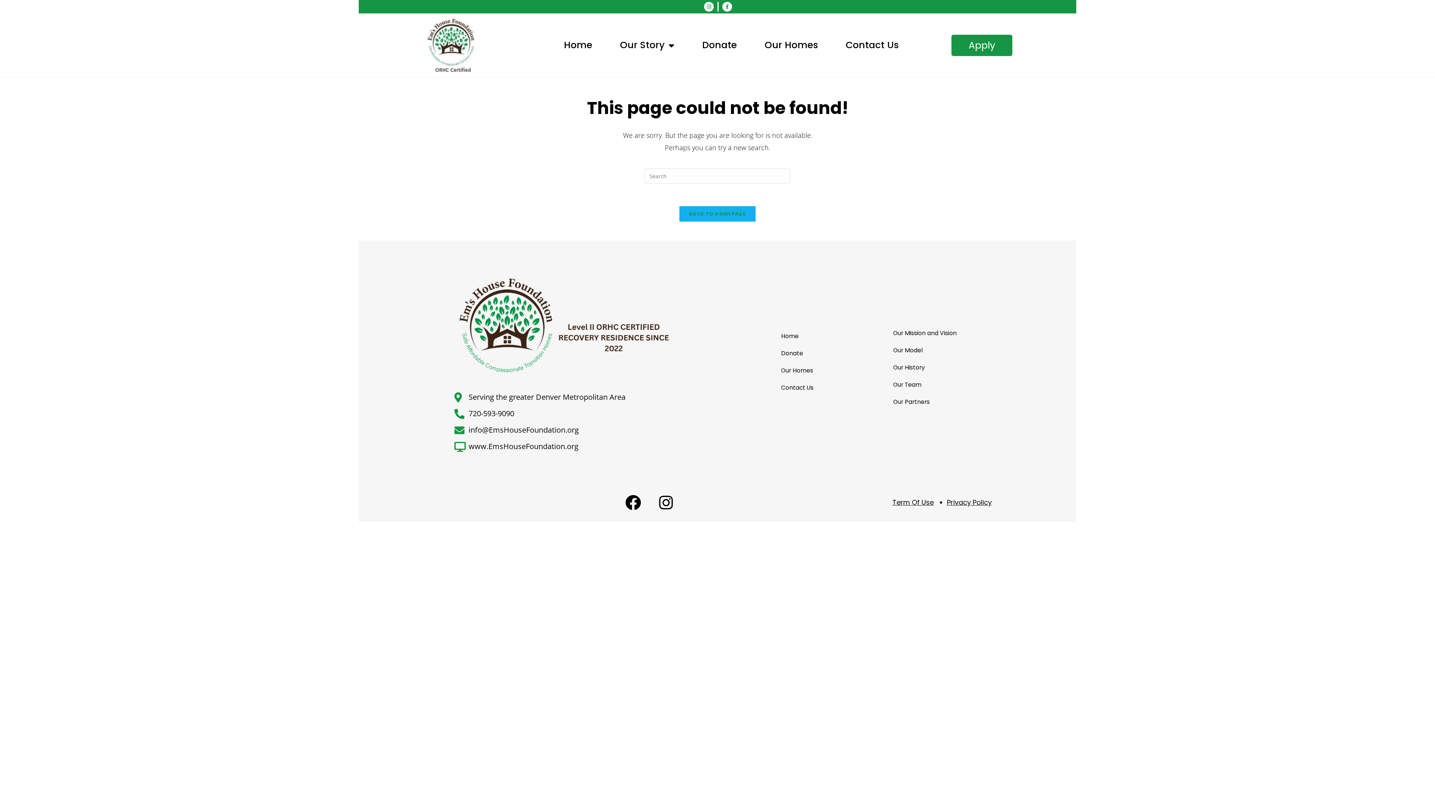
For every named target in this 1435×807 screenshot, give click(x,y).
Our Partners (911, 402)
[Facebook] (633, 502)
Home (578, 45)
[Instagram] (709, 7)
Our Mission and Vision (925, 333)
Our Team (907, 385)
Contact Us (872, 45)
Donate (719, 45)
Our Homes (791, 45)
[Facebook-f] (727, 7)
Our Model (908, 350)
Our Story (642, 45)
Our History (909, 367)
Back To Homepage (717, 213)
